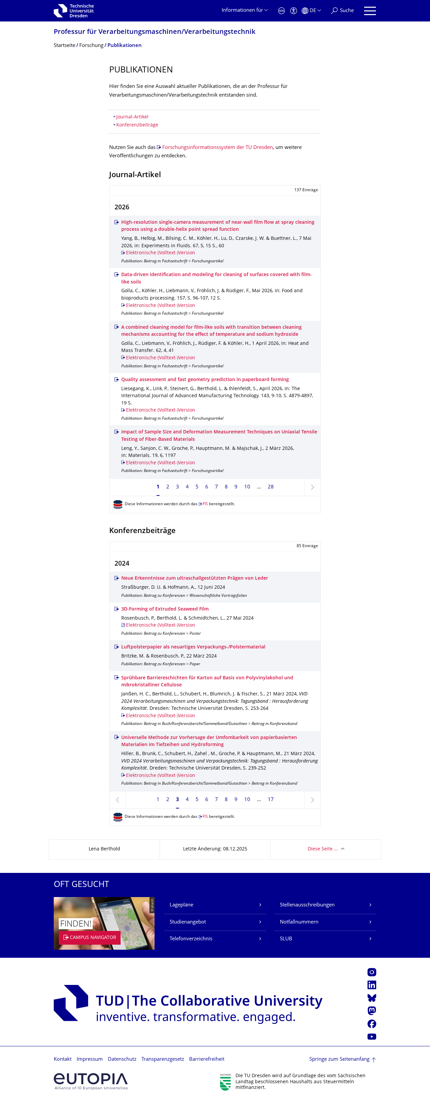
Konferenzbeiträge (137, 125)
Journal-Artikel (132, 117)
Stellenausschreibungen (307, 905)
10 (247, 487)
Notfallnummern (299, 922)
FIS (205, 504)
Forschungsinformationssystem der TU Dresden (217, 147)
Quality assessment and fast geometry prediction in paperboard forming (205, 380)
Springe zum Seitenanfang (339, 1059)
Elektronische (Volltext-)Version (160, 253)
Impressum (90, 1059)
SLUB (286, 939)
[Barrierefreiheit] (293, 11)
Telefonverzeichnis (191, 939)
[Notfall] (281, 11)
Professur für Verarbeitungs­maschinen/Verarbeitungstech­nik (154, 32)
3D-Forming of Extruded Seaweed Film (165, 609)
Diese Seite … (323, 849)
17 (271, 799)
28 (271, 487)
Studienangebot (188, 922)
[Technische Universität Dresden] (74, 11)
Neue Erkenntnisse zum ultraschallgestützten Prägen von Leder (194, 578)
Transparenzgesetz (162, 1059)
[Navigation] (370, 11)
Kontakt (63, 1059)
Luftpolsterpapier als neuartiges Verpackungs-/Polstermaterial (193, 647)
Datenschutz (122, 1059)
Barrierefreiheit (206, 1059)
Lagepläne (181, 905)
